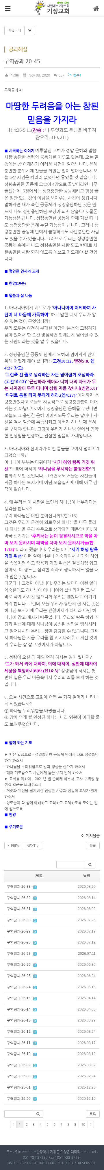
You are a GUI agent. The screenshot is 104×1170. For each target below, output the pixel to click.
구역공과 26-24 (19, 987)
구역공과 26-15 (19, 998)
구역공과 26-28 (19, 942)
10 (83, 1124)
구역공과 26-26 (19, 965)
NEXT (32, 846)
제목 (39, 876)
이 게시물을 (90, 835)
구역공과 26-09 (19, 1065)
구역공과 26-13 (19, 1020)
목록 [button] (93, 1114)
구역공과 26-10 (19, 1054)
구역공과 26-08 (19, 1076)
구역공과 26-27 (19, 954)
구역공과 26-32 (19, 898)
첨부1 (76, 75)
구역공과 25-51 (19, 1087)
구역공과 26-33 (19, 887)
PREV (14, 846)
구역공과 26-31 (19, 909)
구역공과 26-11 (19, 1043)
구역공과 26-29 (19, 931)
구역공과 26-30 (19, 920)
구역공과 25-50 (19, 1099)
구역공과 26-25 (19, 976)
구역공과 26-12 (19, 1032)
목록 (93, 846)
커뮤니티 (14, 30)
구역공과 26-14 (19, 1009)
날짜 (86, 876)
